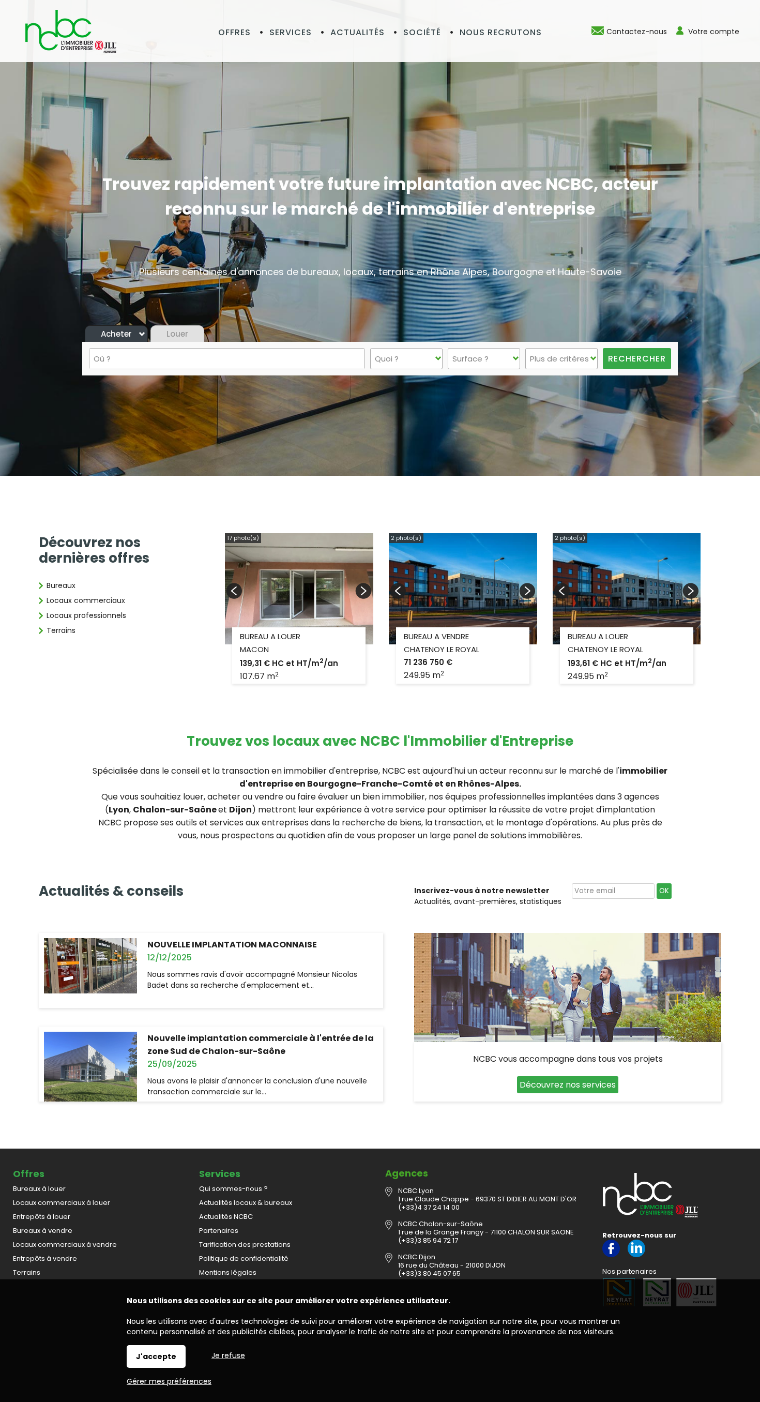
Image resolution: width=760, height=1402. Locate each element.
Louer (177, 333)
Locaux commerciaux (86, 600)
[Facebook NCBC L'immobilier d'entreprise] (611, 1255)
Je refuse (228, 1355)
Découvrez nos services (568, 1085)
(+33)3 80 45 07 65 (429, 1273)
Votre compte (713, 31)
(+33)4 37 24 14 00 (429, 1207)
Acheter (116, 333)
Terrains (61, 630)
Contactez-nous (636, 31)
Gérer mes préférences (169, 1381)
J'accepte (156, 1356)
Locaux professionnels (86, 615)
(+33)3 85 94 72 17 (428, 1240)
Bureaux (61, 585)
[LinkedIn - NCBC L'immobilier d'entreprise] (636, 1255)
